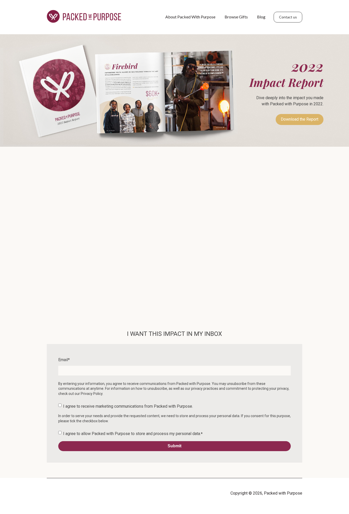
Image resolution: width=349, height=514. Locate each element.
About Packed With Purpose (190, 16)
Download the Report (299, 119)
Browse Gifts (236, 16)
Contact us (288, 17)
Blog (261, 16)
